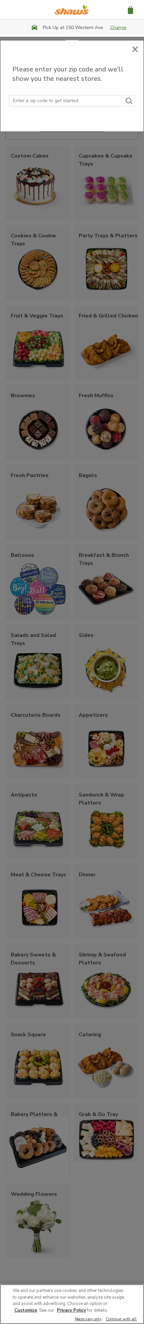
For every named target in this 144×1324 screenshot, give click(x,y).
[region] (72, 1304)
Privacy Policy (71, 1310)
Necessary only (88, 1319)
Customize (25, 1310)
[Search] (129, 100)
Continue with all (121, 1319)
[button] (130, 9)
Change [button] (118, 27)
